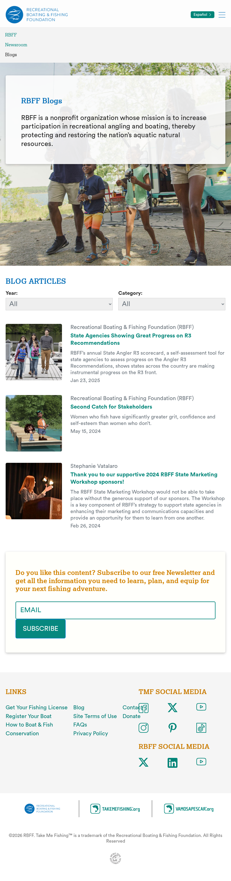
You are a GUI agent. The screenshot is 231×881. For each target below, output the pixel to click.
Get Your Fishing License (37, 707)
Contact (133, 707)
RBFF (11, 35)
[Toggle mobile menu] (222, 14)
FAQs (80, 725)
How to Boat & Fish (29, 725)
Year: (12, 293)
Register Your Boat (29, 716)
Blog (79, 707)
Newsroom (16, 44)
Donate (132, 716)
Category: (130, 293)
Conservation (22, 733)
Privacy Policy (90, 733)
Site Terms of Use (95, 716)
